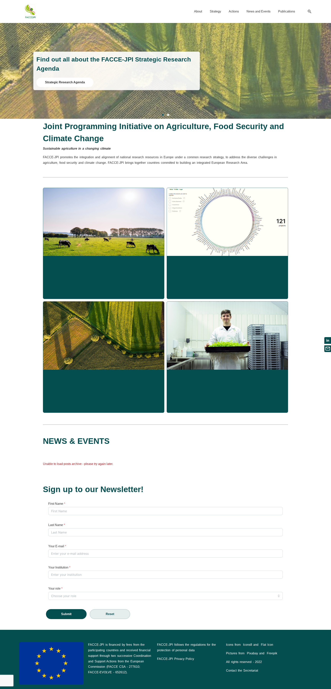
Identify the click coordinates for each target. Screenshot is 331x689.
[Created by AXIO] (309, 645)
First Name (56, 503)
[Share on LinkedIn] (327, 340)
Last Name (56, 525)
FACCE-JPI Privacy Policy (175, 658)
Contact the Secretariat (242, 670)
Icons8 (247, 644)
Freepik (272, 653)
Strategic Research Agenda (65, 82)
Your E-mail (57, 546)
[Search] (309, 11)
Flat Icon (267, 644)
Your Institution (59, 567)
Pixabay (252, 653)
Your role (55, 588)
